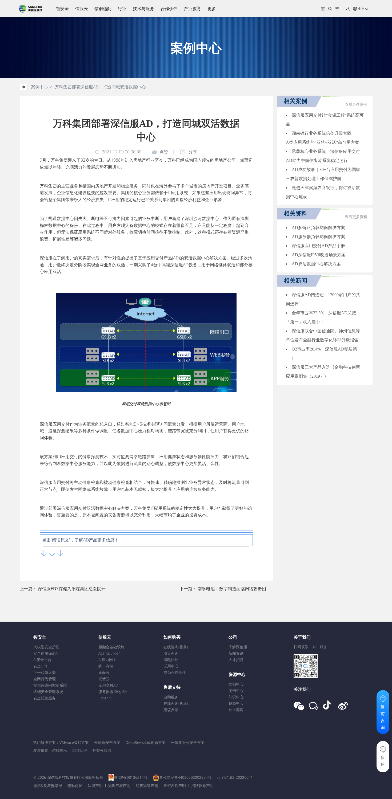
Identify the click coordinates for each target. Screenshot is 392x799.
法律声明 (95, 785)
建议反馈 (170, 709)
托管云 (104, 678)
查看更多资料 (356, 217)
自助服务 (170, 696)
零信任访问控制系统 (50, 685)
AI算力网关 (107, 659)
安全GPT (40, 665)
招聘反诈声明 (202, 785)
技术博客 (236, 709)
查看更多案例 (356, 105)
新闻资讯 (236, 653)
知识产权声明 (119, 785)
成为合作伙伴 (174, 672)
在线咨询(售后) (175, 703)
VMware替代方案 (74, 742)
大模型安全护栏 (46, 646)
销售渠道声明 (147, 785)
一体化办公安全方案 (188, 742)
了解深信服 (238, 646)
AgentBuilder (109, 653)
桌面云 (104, 672)
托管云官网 (102, 750)
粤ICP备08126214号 (130, 777)
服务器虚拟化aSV (112, 691)
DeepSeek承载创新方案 (146, 742)
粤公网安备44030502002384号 (185, 777)
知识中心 (236, 696)
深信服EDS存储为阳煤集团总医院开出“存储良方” (84, 589)
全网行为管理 (44, 678)
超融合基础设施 (111, 646)
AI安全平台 (42, 659)
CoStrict (105, 697)
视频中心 (236, 703)
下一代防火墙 (44, 672)
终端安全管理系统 (48, 691)
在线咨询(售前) (175, 646)
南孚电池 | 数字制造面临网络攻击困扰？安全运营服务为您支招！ (260, 589)
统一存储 (105, 665)
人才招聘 (236, 659)
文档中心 (236, 684)
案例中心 (236, 690)
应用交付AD (108, 685)
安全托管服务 (44, 697)
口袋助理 (79, 750)
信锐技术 (59, 750)
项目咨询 (170, 653)
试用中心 (170, 665)
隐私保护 (74, 785)
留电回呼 (170, 659)
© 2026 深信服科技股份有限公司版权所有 (68, 777)
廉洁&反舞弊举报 (47, 785)
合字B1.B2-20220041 (235, 777)
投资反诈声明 (174, 785)
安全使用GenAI (45, 653)
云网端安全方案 (107, 742)
